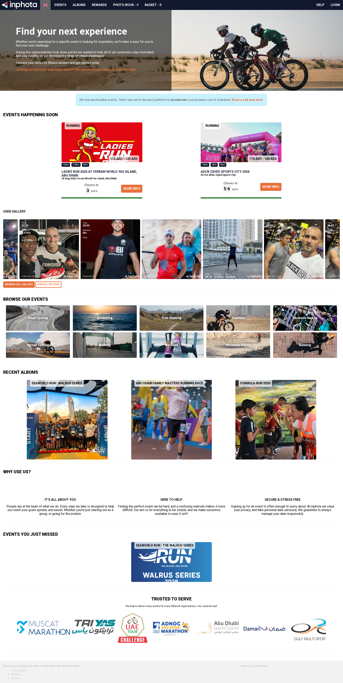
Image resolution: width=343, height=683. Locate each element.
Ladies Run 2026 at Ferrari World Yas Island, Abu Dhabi (99, 173)
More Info (131, 188)
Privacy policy (18, 670)
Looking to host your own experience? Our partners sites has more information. (76, 69)
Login (335, 5)
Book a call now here (247, 100)
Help (320, 5)
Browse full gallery (19, 284)
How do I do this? (48, 284)
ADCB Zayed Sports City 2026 (225, 172)
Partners (15, 678)
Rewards (99, 5)
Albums (79, 5)
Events (60, 5)
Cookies (15, 674)
